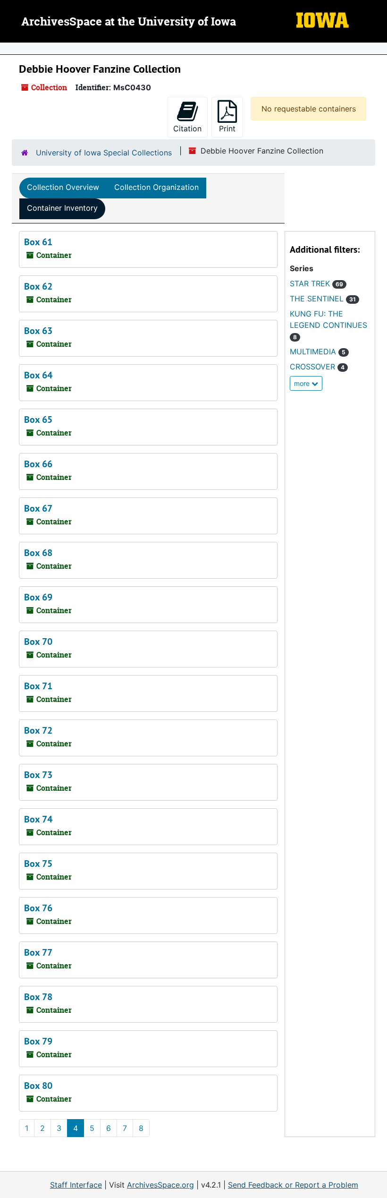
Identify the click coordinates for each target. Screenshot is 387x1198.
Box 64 (38, 375)
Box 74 (38, 819)
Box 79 (38, 1041)
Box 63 (38, 331)
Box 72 (38, 730)
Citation (187, 128)
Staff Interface (76, 1184)
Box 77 (38, 952)
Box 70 (38, 641)
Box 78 (38, 997)
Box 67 (38, 508)
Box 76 (38, 908)
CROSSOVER (317, 366)
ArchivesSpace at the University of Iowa (128, 22)
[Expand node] (377, 49)
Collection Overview (63, 187)
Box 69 (38, 597)
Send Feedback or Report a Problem (293, 1184)
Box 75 (38, 863)
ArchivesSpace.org (160, 1184)
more (302, 383)
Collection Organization (156, 187)
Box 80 (38, 1085)
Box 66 (38, 464)
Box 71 (38, 686)
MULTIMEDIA (317, 351)
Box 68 (38, 553)
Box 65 (38, 419)
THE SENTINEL (323, 298)
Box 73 (38, 775)
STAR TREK (316, 283)
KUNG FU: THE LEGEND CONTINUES (328, 325)
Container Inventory (62, 208)
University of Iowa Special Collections (104, 152)
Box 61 (38, 242)
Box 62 (38, 286)
